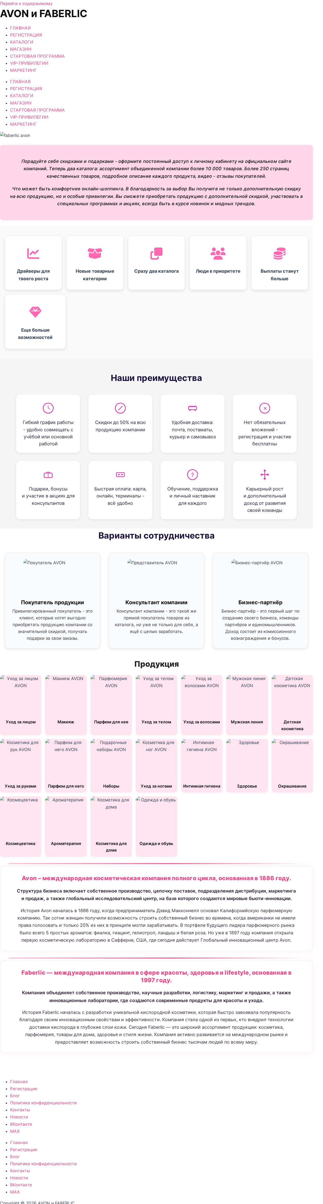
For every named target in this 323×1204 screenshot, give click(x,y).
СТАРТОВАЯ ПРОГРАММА (37, 56)
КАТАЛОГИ (21, 42)
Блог (15, 1095)
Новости (19, 1116)
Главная (19, 1081)
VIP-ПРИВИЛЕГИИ (29, 63)
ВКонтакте (21, 1124)
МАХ (15, 1131)
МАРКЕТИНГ (23, 70)
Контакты (20, 1109)
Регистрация (23, 1088)
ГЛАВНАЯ (20, 27)
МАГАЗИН (21, 49)
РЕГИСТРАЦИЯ (26, 35)
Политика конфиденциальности (43, 1102)
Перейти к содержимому (26, 3)
